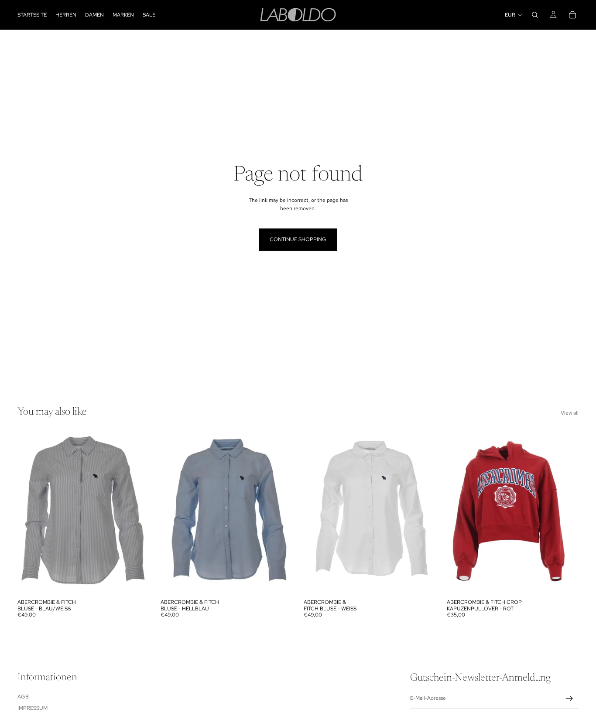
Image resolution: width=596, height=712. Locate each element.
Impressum (32, 708)
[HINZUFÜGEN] (422, 581)
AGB (23, 696)
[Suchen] (535, 14)
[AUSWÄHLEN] (136, 581)
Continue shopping (298, 239)
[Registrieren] (569, 698)
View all (570, 412)
